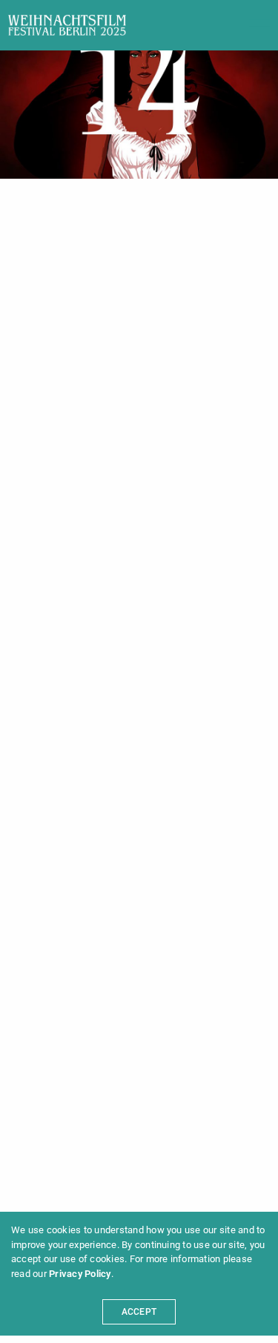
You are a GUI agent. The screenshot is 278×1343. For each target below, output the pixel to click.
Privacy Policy (79, 1273)
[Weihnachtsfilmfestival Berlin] (67, 25)
